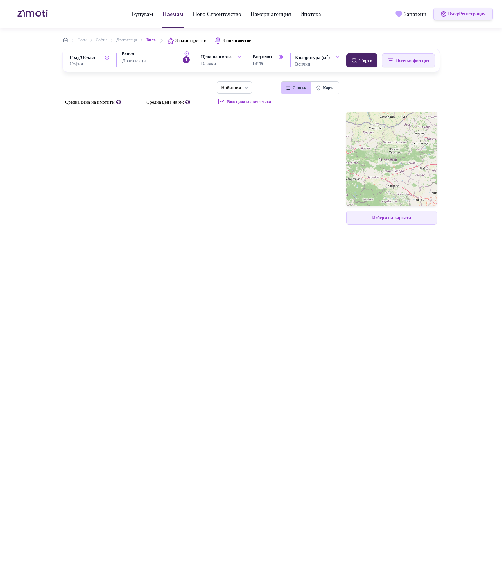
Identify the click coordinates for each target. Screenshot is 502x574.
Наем (82, 40)
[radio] (296, 88)
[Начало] (33, 14)
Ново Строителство (217, 14)
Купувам (142, 14)
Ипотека (310, 14)
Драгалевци (126, 40)
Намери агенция (270, 14)
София (101, 40)
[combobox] (91, 63)
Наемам (173, 14)
